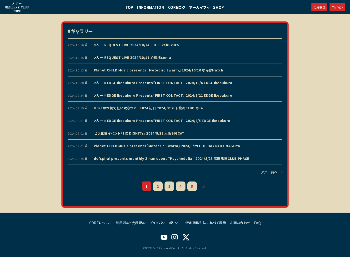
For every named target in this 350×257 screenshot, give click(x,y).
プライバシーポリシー (166, 222)
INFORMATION (150, 7)
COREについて (100, 222)
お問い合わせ (240, 222)
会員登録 (319, 7)
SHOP (218, 7)
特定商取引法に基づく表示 (205, 222)
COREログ (176, 7)
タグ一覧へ (269, 172)
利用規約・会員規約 (130, 222)
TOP (129, 7)
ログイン (337, 7)
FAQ (257, 222)
